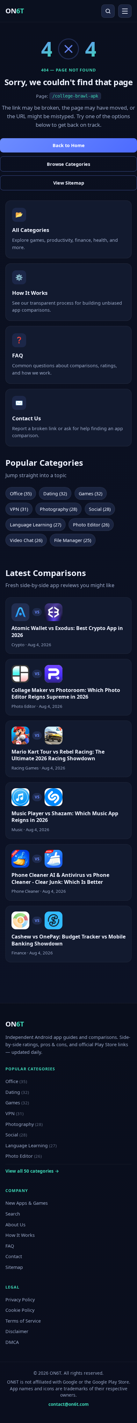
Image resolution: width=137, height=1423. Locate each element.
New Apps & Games (26, 1203)
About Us (15, 1225)
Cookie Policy (19, 1310)
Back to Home (69, 145)
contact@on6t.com (68, 1404)
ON (14, 10)
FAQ (9, 1246)
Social (16, 1135)
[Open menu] (125, 11)
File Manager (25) (72, 540)
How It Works (20, 1235)
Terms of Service (23, 1321)
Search (12, 1214)
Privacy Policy (20, 1300)
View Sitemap (68, 183)
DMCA (12, 1342)
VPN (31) (19, 509)
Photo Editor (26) (91, 525)
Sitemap (14, 1267)
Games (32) (90, 494)
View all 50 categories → (32, 1171)
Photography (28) (58, 509)
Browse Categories (68, 164)
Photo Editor (23, 1156)
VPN (14, 1113)
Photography (24, 1124)
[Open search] (108, 11)
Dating (17, 1092)
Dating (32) (55, 494)
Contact (13, 1256)
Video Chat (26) (26, 540)
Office (16, 1081)
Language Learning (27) (35, 525)
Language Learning (31, 1145)
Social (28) (100, 509)
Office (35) (21, 494)
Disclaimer (16, 1331)
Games (17, 1103)
